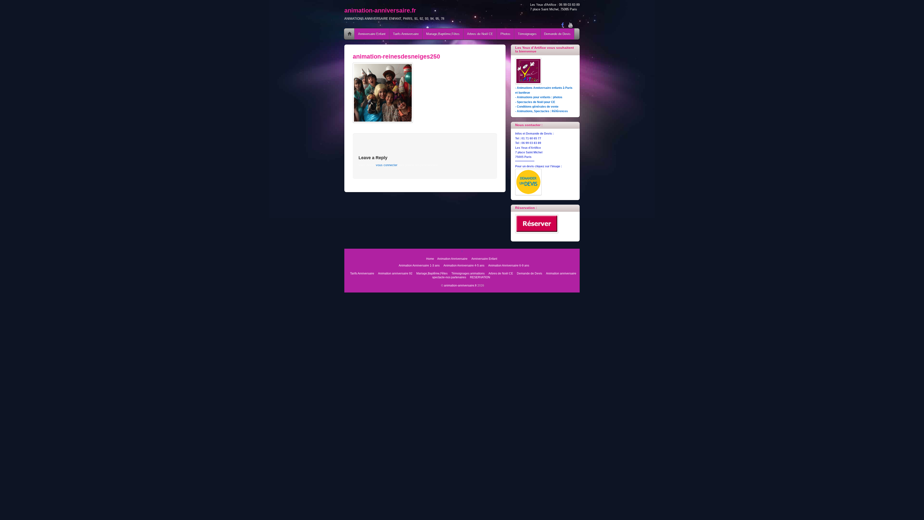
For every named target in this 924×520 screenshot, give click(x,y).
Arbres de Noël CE (480, 34)
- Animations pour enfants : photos (538, 97)
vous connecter (386, 165)
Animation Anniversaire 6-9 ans (508, 265)
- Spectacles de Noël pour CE (535, 102)
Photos (505, 34)
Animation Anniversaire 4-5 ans (463, 265)
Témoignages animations (468, 273)
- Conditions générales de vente (536, 106)
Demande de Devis (557, 34)
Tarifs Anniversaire (406, 34)
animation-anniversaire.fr (460, 285)
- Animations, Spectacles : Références (541, 111)
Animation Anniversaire (452, 258)
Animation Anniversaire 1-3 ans (419, 265)
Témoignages (527, 34)
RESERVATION (480, 277)
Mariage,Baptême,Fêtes (443, 34)
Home (349, 33)
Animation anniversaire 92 (395, 273)
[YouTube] (570, 24)
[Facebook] (562, 24)
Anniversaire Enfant (371, 34)
